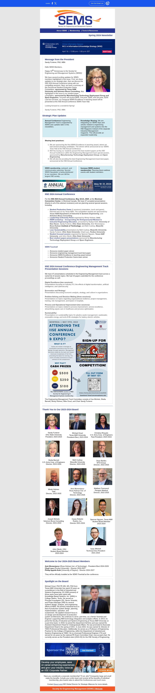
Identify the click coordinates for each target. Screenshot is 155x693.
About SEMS (62, 31)
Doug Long (58, 684)
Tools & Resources (90, 31)
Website (99, 689)
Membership (74, 31)
